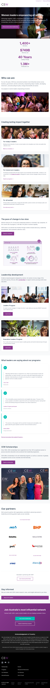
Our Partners (21, 672)
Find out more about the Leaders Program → (12, 437)
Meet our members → (8, 148)
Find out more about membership (10, 26)
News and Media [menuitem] (46, 0)
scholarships (21, 280)
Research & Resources (23, 669)
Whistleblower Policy (44, 683)
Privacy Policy (13, 683)
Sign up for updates (8, 597)
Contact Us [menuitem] (38, 0)
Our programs (25, 26)
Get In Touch (21, 675)
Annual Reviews (5, 675)
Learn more (8, 313)
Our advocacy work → (8, 207)
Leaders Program (15, 174)
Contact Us (38, 683)
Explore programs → (8, 179)
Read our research (7, 233)
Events (19, 666)
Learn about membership (25, 618)
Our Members (5, 672)
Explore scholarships (8, 462)
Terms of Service (19, 683)
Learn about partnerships (25, 578)
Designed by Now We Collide (29, 683)
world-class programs (37, 20)
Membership (4, 666)
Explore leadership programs (25, 623)
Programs (4, 669)
